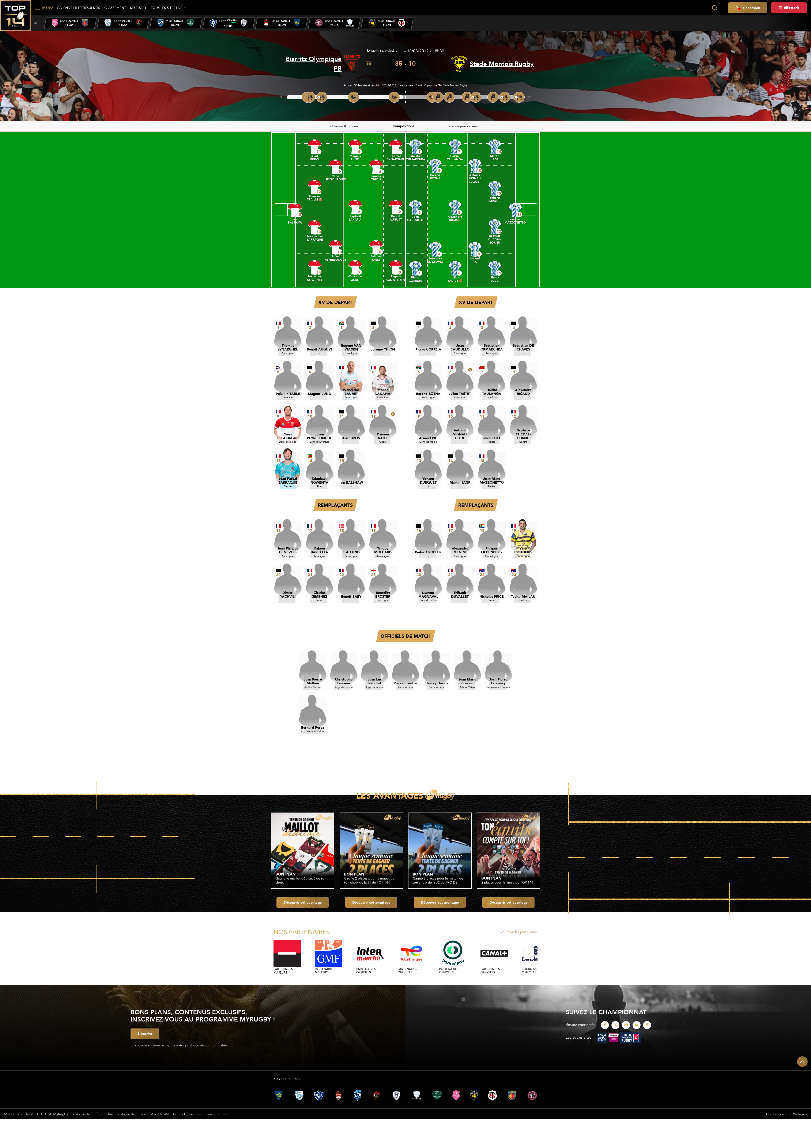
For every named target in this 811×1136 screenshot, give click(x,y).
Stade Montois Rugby (502, 63)
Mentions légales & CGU (23, 1113)
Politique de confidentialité (92, 1113)
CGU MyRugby (56, 1113)
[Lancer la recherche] (714, 8)
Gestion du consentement (209, 1114)
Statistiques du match (465, 126)
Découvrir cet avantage (303, 902)
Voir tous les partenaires (519, 932)
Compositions (403, 126)
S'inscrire (144, 1033)
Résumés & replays (343, 126)
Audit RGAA (160, 1113)
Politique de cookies (132, 1113)
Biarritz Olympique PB (314, 63)
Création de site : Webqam (786, 1114)
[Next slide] (529, 953)
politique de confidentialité (206, 1045)
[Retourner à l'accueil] (15, 15)
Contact (179, 1113)
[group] (70, 23)
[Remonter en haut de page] (802, 1061)
